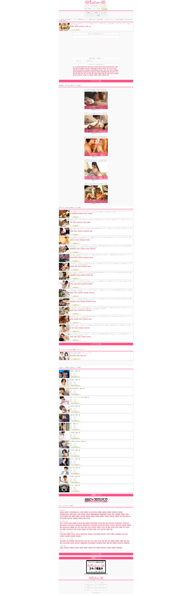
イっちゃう (87, 68)
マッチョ (108, 534)
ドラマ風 (84, 75)
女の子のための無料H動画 (77, 71)
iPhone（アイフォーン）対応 (100, 66)
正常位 (94, 529)
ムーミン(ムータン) (93, 512)
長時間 (108, 73)
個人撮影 (84, 529)
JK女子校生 (72, 540)
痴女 (76, 73)
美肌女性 (95, 73)
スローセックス (66, 527)
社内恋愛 (129, 525)
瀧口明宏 (117, 516)
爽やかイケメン (84, 534)
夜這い (91, 529)
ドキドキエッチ (79, 75)
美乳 (84, 73)
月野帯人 (66, 512)
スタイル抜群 (62, 540)
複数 (103, 73)
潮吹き (120, 527)
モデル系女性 (115, 70)
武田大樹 (88, 516)
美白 (92, 73)
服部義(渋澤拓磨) (103, 514)
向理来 (81, 512)
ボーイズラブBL (93, 523)
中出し (82, 527)
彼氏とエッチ (118, 525)
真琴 (70, 516)
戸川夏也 (92, 516)
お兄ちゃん (90, 534)
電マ (75, 529)
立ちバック (103, 529)
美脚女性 (99, 73)
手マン (117, 71)
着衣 (82, 73)
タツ (78, 512)
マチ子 (105, 70)
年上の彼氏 (72, 536)
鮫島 (84, 518)
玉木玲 (79, 514)
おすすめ (77, 547)
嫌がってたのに (63, 525)
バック (98, 529)
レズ (88, 75)
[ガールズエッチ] (95, 3)
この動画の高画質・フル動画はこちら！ (96, 58)
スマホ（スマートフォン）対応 (78, 70)
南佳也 (75, 514)
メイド (108, 70)
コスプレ (127, 527)
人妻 (86, 540)
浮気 (104, 523)
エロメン (104, 68)
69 (75, 66)
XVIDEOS (91, 547)
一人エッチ (112, 525)
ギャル (89, 540)
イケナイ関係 (94, 525)
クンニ (110, 68)
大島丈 (113, 514)
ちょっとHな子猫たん (94, 70)
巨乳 (111, 71)
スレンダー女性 (87, 70)
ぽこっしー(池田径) (64, 516)
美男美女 (72, 527)
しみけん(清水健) (73, 512)
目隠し (64, 529)
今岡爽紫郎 (117, 514)
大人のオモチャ (70, 529)
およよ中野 (70, 518)
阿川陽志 (88, 514)
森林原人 (102, 516)
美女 (108, 75)
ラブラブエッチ (118, 523)
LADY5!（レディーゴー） (110, 66)
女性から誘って (79, 525)
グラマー (72, 543)
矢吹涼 (127, 514)
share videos (119, 547)
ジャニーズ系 (124, 534)
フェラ (89, 527)
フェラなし (101, 70)
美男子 (113, 534)
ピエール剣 (122, 516)
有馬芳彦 (86, 512)
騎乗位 (108, 529)
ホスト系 (62, 536)
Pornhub (114, 547)
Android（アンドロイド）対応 (82, 66)
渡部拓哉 (120, 512)
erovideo (85, 547)
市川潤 (71, 514)
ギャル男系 (67, 536)
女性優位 (98, 71)
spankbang (116, 73)
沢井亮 (109, 514)
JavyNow (109, 547)
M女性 (117, 66)
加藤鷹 (73, 516)
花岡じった (128, 516)
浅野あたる (112, 516)
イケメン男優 (62, 534)
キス (107, 68)
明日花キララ (126, 543)
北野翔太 (100, 512)
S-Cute (61, 547)
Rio (111, 543)
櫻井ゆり (96, 75)
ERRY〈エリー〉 (91, 66)
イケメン (73, 534)
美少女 (90, 73)
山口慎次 (107, 516)
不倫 (107, 523)
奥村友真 (83, 514)
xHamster (98, 547)
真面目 (79, 73)
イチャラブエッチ (71, 525)
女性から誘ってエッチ (86, 71)
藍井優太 (109, 512)
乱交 (87, 529)
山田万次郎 (75, 518)
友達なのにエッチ (86, 525)
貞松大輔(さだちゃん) (64, 514)
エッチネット (99, 68)
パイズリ (113, 527)
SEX (74, 68)
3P (73, 66)
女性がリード (93, 71)
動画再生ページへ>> (96, 109)
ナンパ (61, 523)
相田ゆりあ (104, 75)
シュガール (114, 68)
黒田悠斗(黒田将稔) (95, 514)
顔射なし (112, 73)
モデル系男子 (118, 534)
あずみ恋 (74, 75)
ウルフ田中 (82, 516)
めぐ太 (111, 70)
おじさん (88, 518)
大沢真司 (123, 514)
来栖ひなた (92, 75)
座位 (111, 529)
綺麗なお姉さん (84, 543)
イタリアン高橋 (63, 518)
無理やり (99, 75)
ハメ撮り (79, 529)
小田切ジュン (115, 512)
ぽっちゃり (77, 543)
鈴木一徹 (62, 512)
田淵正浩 (77, 516)
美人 (87, 73)
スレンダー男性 (97, 534)
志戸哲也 (97, 516)
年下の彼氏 (78, 536)
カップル (100, 523)
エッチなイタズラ (93, 68)
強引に (113, 71)
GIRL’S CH (72, 547)
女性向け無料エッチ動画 (105, 71)
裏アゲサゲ (104, 547)
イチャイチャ (111, 523)
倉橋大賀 (104, 512)
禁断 (84, 523)
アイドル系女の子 (82, 68)
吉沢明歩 (114, 543)
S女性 (77, 68)
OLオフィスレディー (79, 540)
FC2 (94, 547)
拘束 (74, 73)
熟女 (61, 543)
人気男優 (68, 534)
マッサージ (66, 523)
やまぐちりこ (120, 543)
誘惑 (105, 73)
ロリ (92, 540)
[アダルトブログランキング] (96, 502)
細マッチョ (103, 534)
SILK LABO (66, 547)
